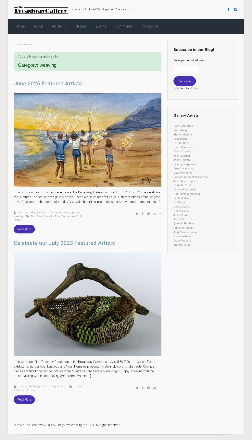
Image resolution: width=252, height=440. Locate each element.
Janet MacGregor (184, 181)
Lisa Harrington (183, 172)
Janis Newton (181, 215)
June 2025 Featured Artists (48, 83)
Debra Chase (181, 151)
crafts (32, 212)
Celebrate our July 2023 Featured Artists (64, 243)
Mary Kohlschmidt (184, 189)
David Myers (181, 206)
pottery (76, 212)
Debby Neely (181, 210)
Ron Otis (178, 219)
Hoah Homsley (27, 390)
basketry (33, 386)
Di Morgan (179, 202)
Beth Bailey (37, 216)
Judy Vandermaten (185, 232)
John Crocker (181, 155)
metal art (41, 212)
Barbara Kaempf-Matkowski (190, 176)
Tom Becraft (180, 138)
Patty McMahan (183, 125)
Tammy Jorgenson (184, 164)
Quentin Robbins (183, 223)
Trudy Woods (181, 240)
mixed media (54, 212)
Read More (24, 229)
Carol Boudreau (183, 147)
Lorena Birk (180, 143)
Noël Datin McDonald (186, 193)
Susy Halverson (183, 168)
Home (17, 44)
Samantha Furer (52, 216)
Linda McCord (182, 185)
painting (66, 212)
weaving (18, 216)
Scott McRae (181, 198)
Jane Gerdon (181, 159)
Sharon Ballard (182, 134)
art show (23, 212)
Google (194, 88)
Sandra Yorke (68, 216)
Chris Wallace (181, 236)
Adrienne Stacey (183, 227)
